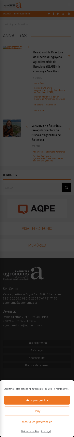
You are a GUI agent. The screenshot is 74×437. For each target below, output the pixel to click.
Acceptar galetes (37, 400)
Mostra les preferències (37, 422)
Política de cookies (30, 431)
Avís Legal (46, 431)
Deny (37, 411)
